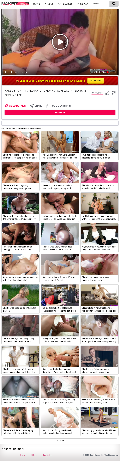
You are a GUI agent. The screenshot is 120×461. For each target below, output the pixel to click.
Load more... (60, 441)
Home (22, 455)
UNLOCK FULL (100, 72)
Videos (34, 455)
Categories (47, 455)
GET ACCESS (96, 80)
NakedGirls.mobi (16, 4)
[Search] (114, 4)
